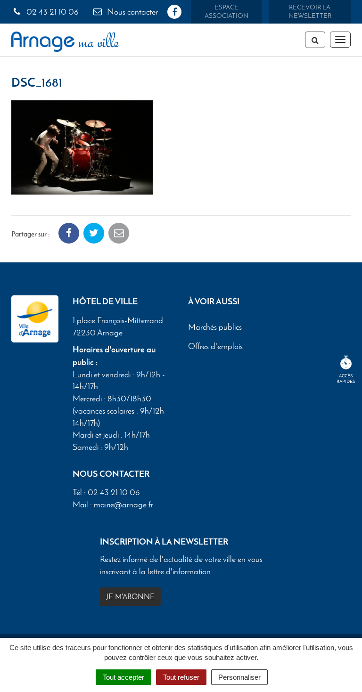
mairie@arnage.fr (123, 504)
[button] (82, 146)
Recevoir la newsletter (309, 11)
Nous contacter (131, 12)
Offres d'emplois (215, 346)
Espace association (226, 11)
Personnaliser (239, 677)
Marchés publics (215, 327)
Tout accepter (123, 677)
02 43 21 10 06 (52, 12)
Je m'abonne (130, 596)
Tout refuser (181, 677)
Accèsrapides (346, 378)
